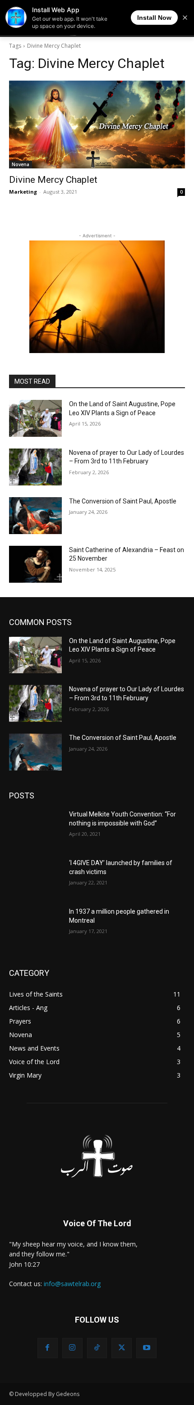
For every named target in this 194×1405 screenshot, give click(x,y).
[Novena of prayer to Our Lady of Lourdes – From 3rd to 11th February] (35, 467)
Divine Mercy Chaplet (53, 179)
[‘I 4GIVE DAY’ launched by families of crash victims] (35, 877)
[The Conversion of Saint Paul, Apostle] (35, 515)
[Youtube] (146, 1348)
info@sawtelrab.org (72, 1283)
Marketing (23, 191)
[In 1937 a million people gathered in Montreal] (35, 925)
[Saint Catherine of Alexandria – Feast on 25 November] (35, 564)
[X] (121, 1348)
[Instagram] (72, 1348)
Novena (20, 164)
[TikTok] (97, 1348)
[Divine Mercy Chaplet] (97, 124)
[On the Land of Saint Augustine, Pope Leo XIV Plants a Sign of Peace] (35, 418)
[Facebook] (47, 1348)
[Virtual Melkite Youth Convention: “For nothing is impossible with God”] (35, 828)
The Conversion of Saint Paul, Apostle (122, 501)
